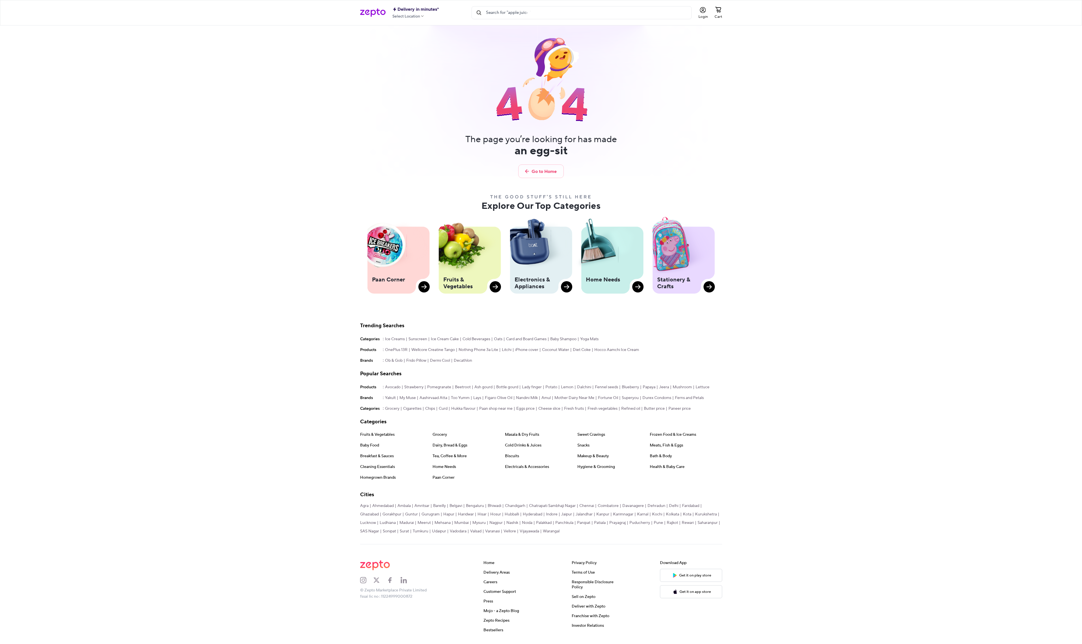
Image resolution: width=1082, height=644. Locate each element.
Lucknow (368, 522)
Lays (477, 397)
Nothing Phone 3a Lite (478, 349)
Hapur (448, 514)
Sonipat (389, 531)
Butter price (654, 408)
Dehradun (656, 505)
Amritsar (421, 505)
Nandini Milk (527, 397)
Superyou (630, 397)
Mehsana (442, 522)
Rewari (688, 522)
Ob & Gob (394, 360)
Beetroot (463, 387)
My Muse (407, 397)
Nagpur (496, 522)
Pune (658, 522)
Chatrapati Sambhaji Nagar (552, 505)
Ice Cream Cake (445, 339)
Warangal (551, 531)
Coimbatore (608, 505)
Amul (546, 397)
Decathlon (463, 360)
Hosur (495, 514)
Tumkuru (420, 531)
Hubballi (512, 514)
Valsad (475, 531)
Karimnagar (623, 514)
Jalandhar (584, 514)
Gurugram (430, 514)
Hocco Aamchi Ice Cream (616, 349)
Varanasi (492, 531)
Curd (443, 408)
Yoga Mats (589, 339)
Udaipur (439, 531)
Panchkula (564, 522)
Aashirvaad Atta (433, 397)
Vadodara (458, 531)
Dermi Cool (440, 360)
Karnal (642, 514)
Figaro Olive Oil (498, 397)
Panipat (583, 522)
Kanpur (602, 514)
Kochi (657, 514)
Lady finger (532, 387)
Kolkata (672, 514)
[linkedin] (407, 580)
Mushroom (682, 387)
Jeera (664, 387)
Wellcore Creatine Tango (433, 349)
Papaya (649, 387)
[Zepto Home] (373, 12)
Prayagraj (617, 522)
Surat (404, 531)
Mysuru (479, 522)
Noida (527, 522)
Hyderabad (532, 514)
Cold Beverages (476, 339)
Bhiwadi (494, 505)
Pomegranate (439, 387)
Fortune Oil (608, 397)
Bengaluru (475, 505)
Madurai (406, 522)
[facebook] (394, 580)
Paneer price (679, 408)
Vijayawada (529, 531)
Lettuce (702, 387)
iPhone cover (526, 349)
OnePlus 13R (396, 349)
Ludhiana (388, 522)
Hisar (482, 514)
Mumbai (461, 522)
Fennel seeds (606, 387)
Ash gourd (483, 387)
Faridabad (690, 505)
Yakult (390, 397)
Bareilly (439, 505)
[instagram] (367, 580)
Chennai (586, 505)
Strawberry (413, 387)
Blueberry (630, 387)
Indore (552, 514)
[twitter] (380, 580)
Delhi (673, 505)
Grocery (392, 408)
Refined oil (630, 408)
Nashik (512, 522)
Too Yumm (460, 397)
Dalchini (584, 387)
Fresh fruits (574, 408)
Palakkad (544, 522)
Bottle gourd (507, 387)
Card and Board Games (526, 339)
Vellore (510, 531)
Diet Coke (582, 349)
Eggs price (525, 408)
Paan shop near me (496, 408)
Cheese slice (549, 408)
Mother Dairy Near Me (574, 397)
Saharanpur (708, 522)
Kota (687, 514)
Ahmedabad (383, 505)
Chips (430, 408)
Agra (364, 505)
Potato (551, 387)
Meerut (424, 522)
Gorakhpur (391, 514)
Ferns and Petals (689, 397)
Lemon (567, 387)
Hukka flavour (463, 408)
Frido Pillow (416, 360)
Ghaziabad (369, 514)
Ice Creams (395, 339)
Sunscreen (417, 339)
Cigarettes (412, 408)
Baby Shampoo (563, 339)
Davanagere (633, 505)
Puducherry (639, 522)
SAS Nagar (369, 531)
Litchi (506, 349)
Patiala (600, 522)
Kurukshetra (706, 514)
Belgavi (455, 505)
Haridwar (466, 514)
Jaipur (566, 514)
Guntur (411, 514)
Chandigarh (515, 505)
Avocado (393, 387)
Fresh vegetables (603, 408)
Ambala (404, 505)
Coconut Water (555, 349)
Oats (498, 339)
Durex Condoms (656, 397)
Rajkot (672, 522)
